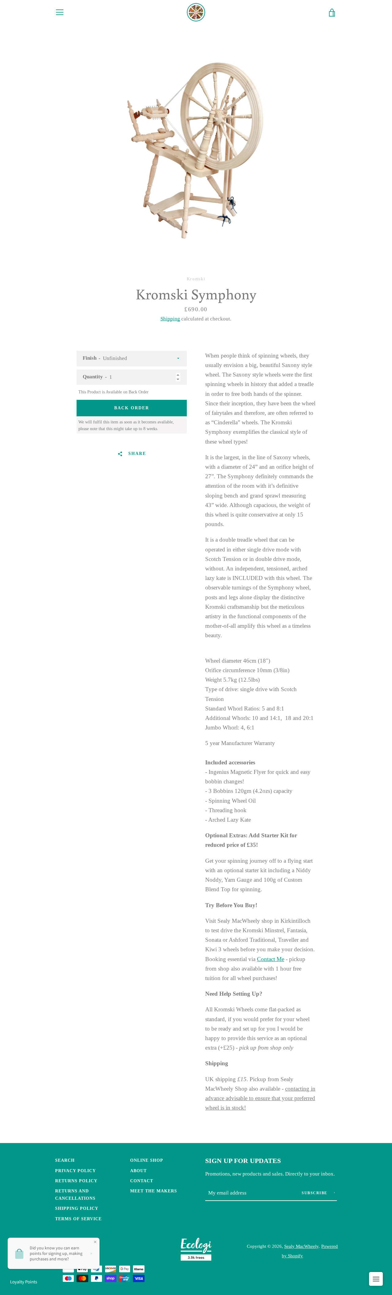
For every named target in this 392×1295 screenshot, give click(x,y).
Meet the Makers (153, 1190)
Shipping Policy (76, 1208)
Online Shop (146, 1160)
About (138, 1170)
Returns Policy (76, 1180)
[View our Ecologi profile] (196, 1251)
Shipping (170, 319)
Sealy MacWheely (301, 1246)
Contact (141, 1180)
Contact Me (270, 959)
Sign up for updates (243, 1160)
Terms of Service (78, 1218)
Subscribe (315, 1193)
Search (65, 1160)
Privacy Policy (75, 1170)
